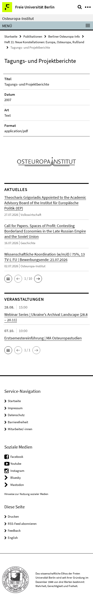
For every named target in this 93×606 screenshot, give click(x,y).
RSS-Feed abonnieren (22, 524)
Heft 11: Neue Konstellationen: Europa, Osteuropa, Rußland (44, 42)
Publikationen (32, 36)
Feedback (14, 530)
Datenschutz (16, 415)
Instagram (17, 471)
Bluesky (15, 478)
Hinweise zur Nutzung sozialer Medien (26, 494)
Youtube (15, 463)
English (13, 538)
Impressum (15, 408)
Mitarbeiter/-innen (20, 429)
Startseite (10, 36)
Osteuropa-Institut (18, 18)
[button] (8, 278)
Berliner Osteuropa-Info (64, 36)
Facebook (16, 457)
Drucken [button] (13, 516)
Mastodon (17, 485)
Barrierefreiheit (18, 422)
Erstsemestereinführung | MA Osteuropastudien (43, 338)
